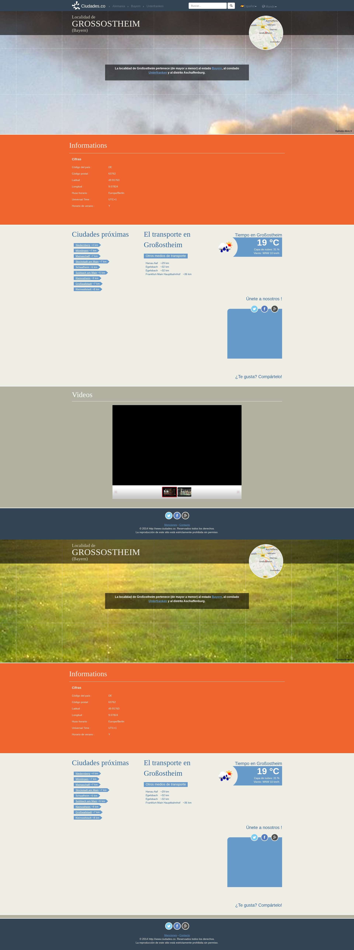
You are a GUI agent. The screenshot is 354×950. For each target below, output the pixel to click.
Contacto (184, 524)
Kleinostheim (83, 278)
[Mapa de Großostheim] (267, 33)
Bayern (217, 68)
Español (249, 6)
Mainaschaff (83, 256)
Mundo (270, 6)
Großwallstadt (84, 283)
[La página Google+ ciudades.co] (274, 308)
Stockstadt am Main (87, 261)
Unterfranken (158, 72)
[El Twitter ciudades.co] (254, 308)
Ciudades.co (93, 6)
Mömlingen (82, 250)
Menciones (170, 524)
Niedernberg (83, 244)
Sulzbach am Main (86, 272)
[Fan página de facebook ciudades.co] (264, 308)
